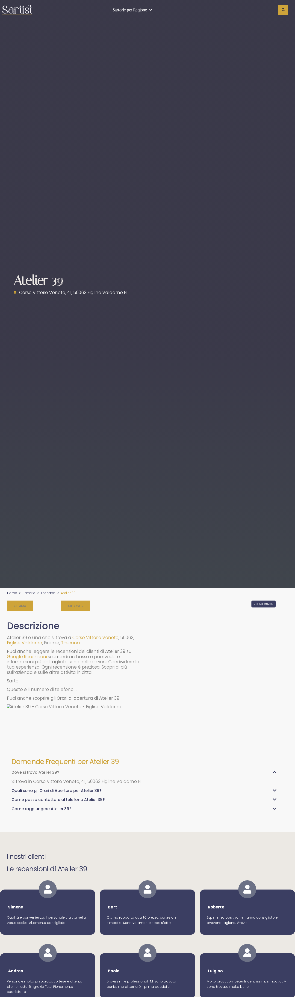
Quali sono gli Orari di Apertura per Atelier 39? (57, 790)
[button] (20, 606)
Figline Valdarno (24, 643)
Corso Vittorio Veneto (95, 637)
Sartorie (29, 593)
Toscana (48, 593)
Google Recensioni (27, 657)
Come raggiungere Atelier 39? (41, 809)
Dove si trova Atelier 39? (35, 772)
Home (12, 593)
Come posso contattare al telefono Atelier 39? (58, 799)
